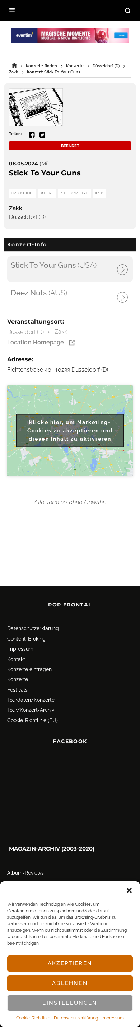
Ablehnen (70, 983)
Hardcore (22, 193)
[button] (129, 890)
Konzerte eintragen (29, 669)
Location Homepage (35, 342)
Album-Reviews (25, 873)
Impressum (113, 1018)
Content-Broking (26, 639)
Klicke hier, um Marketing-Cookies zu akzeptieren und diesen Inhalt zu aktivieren (70, 430)
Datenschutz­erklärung (76, 1018)
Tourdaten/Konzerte (31, 700)
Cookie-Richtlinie (33, 1018)
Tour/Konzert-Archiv (30, 710)
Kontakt (16, 659)
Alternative (74, 193)
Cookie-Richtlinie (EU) (32, 720)
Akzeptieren (70, 963)
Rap (99, 193)
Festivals (17, 690)
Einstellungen (69, 1003)
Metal (47, 193)
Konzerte (17, 679)
